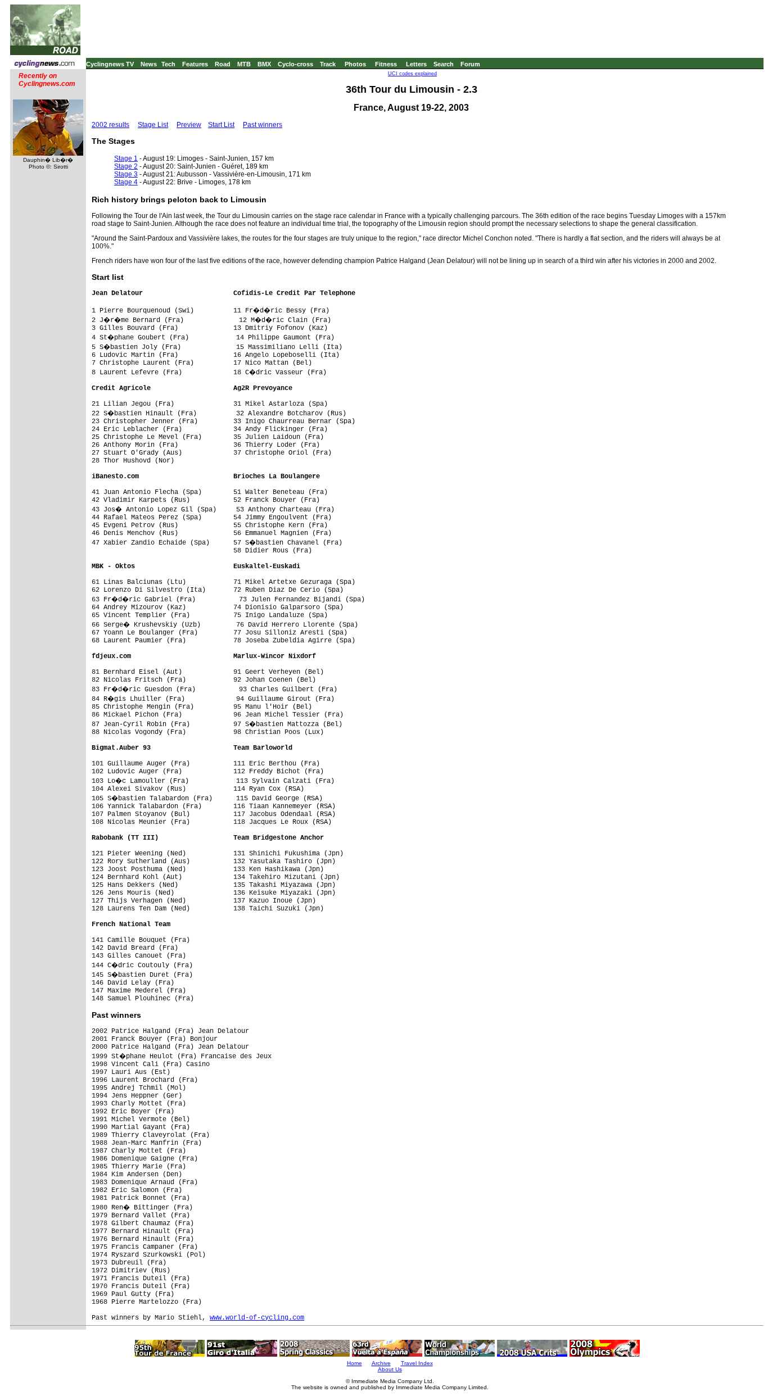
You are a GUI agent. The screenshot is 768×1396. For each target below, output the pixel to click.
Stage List (153, 125)
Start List (221, 125)
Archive (381, 1363)
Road (223, 64)
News (149, 64)
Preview (189, 125)
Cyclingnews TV (110, 64)
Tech (168, 64)
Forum (470, 64)
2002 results (110, 125)
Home (354, 1363)
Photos (355, 64)
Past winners (262, 125)
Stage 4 (126, 182)
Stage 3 (126, 174)
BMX (264, 64)
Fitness (386, 64)
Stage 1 (126, 158)
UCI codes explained (412, 73)
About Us (390, 1369)
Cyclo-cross (295, 64)
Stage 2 (126, 166)
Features (195, 64)
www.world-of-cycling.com (257, 1318)
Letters (416, 64)
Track (328, 64)
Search (443, 64)
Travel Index (417, 1363)
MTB (244, 64)
